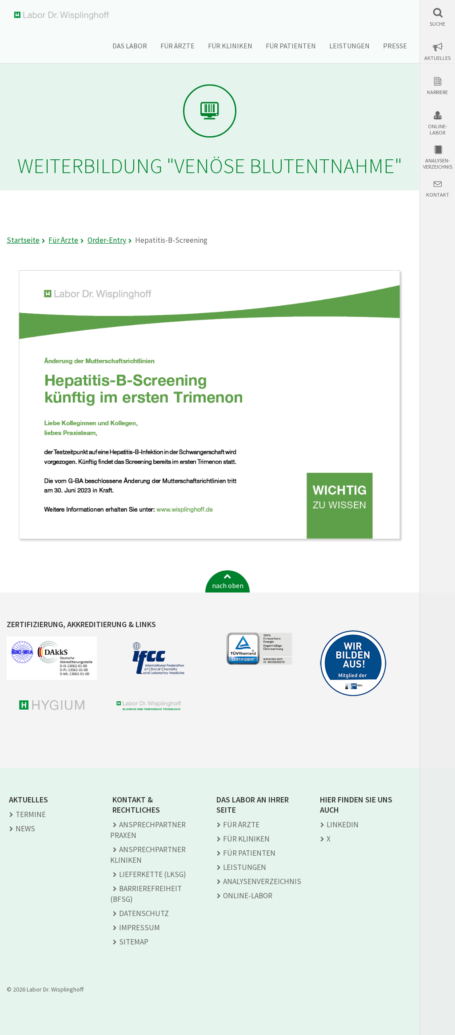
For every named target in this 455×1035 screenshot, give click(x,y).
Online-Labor (437, 129)
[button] (437, 17)
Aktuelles (437, 58)
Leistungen (349, 45)
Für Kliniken (230, 45)
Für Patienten (291, 45)
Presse (395, 45)
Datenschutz (144, 913)
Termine (31, 814)
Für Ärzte (177, 45)
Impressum (139, 927)
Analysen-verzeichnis (437, 164)
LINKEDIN (343, 825)
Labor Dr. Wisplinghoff (63, 16)
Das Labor (129, 45)
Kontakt (437, 195)
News (25, 829)
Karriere (437, 92)
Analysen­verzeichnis (262, 881)
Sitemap (133, 942)
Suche (437, 24)
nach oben (227, 585)
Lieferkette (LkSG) (152, 874)
